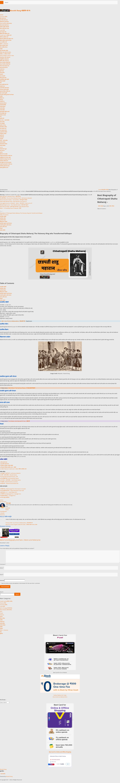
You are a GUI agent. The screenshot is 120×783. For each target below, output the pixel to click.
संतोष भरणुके (100, 206)
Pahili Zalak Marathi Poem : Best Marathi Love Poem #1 (13, 201)
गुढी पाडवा (2, 71)
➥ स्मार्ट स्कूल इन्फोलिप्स (4, 497)
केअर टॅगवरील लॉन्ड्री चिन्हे (5, 62)
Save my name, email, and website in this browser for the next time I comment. (21, 583)
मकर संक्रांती (2, 76)
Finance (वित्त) (3, 603)
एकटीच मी (2, 135)
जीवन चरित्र (106, 189)
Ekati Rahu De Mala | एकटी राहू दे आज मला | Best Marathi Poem (14, 206)
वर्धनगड (1, 99)
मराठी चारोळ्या (2, 142)
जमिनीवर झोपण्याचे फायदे (4, 166)
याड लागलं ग (2, 150)
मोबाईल (1, 628)
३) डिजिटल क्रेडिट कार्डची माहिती (6, 465)
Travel (1, 613)
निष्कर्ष (1, 228)
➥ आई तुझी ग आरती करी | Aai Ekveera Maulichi (10, 473)
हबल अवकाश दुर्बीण (3, 93)
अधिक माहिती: (2, 230)
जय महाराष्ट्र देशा (3, 130)
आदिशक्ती (2, 137)
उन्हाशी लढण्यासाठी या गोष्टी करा (6, 155)
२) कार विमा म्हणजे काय (4, 463)
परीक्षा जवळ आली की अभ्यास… (5, 52)
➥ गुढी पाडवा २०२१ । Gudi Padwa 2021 (8, 492)
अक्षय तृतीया (2, 72)
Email (1, 574)
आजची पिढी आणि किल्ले (4, 88)
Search (1, 592)
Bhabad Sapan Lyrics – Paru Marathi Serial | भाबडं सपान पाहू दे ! (14, 205)
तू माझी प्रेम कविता (3, 132)
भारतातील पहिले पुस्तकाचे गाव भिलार (7, 94)
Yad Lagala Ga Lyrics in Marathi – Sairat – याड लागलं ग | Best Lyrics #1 (16, 203)
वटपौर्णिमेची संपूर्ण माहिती (4, 79)
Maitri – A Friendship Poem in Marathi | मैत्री (10, 208)
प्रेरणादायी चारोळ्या (3, 143)
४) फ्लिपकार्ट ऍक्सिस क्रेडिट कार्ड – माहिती (8, 467)
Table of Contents (4, 214)
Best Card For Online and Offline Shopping (60, 752)
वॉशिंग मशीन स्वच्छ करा (4, 60)
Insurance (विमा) (3, 16)
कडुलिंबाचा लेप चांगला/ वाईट (5, 157)
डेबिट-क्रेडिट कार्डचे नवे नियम (5, 40)
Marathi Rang (3, 769)
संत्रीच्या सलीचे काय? (4, 160)
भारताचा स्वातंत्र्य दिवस (4, 89)
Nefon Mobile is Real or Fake (7, 55)
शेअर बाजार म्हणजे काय (4, 25)
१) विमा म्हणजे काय (3, 462)
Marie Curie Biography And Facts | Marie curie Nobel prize (20, 540)
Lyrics (1, 147)
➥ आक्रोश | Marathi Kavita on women (9, 481)
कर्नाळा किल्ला (2, 106)
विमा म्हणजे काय (3, 18)
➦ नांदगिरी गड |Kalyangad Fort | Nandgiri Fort (10, 494)
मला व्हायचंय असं (3, 128)
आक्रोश (1, 138)
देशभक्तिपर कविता (3, 126)
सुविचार (1, 633)
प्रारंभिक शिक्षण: (3, 220)
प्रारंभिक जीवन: (3, 218)
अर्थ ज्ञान (1, 15)
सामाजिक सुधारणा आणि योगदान (6, 223)
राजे (0, 116)
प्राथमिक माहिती (3, 216)
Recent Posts (3, 501)
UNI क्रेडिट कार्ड (3, 42)
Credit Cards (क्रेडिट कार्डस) (6, 601)
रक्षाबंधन (1, 74)
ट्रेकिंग (1, 96)
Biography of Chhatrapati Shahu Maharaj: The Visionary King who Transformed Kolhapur (21, 213)
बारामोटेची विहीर (3, 104)
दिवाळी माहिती (2, 81)
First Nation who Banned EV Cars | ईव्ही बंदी (19, 421)
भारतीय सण (2, 69)
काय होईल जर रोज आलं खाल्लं (5, 162)
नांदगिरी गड (2, 101)
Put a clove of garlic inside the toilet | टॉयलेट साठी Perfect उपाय (21, 524)
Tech (1, 611)
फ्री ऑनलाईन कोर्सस (4, 50)
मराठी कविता (2, 108)
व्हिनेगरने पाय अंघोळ (3, 154)
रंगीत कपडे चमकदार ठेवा (4, 65)
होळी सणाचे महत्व (3, 77)
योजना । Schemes (4, 43)
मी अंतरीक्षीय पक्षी (3, 113)
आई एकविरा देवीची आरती (4, 111)
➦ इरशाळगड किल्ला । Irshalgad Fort (7, 495)
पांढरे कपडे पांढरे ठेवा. (4, 67)
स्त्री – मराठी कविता (4, 140)
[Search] (1, 2)
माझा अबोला (2, 121)
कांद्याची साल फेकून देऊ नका (5, 159)
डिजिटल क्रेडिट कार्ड (4, 37)
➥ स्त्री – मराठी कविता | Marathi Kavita (8, 475)
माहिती (1, 49)
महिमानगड (2, 98)
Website (2, 580)
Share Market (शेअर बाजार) (6, 23)
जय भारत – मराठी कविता (4, 120)
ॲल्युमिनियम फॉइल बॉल (4, 59)
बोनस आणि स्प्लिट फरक (4, 28)
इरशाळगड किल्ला (3, 103)
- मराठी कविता (2, 773)
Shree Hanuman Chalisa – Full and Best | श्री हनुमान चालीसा (13, 199)
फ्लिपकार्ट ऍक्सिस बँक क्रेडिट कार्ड (6, 38)
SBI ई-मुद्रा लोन (3, 32)
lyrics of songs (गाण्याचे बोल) (6, 608)
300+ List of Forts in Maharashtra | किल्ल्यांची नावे (13, 321)
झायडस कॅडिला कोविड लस (5, 91)
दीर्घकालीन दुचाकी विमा (4, 21)
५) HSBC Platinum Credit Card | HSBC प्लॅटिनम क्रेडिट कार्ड (13, 469)
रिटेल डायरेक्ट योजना (4, 45)
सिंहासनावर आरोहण (3, 221)
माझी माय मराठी (3, 115)
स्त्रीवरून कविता (3, 133)
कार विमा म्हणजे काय (4, 20)
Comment (3, 564)
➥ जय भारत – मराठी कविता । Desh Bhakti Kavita (10, 480)
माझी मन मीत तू (3, 125)
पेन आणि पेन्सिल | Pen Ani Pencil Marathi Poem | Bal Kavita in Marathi (16, 198)
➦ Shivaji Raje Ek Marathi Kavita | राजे (9, 476)
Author (1, 500)
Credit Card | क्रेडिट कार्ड (5, 35)
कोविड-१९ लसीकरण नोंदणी (5, 54)
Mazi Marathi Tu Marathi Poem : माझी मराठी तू (10, 196)
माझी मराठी (2, 118)
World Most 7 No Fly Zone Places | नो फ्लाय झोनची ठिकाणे (21, 388)
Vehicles (2, 615)
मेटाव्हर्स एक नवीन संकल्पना (5, 57)
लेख (1, 82)
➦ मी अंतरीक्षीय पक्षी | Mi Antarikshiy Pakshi (9, 478)
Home (99, 189)
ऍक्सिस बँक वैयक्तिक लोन (4, 33)
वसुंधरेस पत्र (2, 86)
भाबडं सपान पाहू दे (3, 149)
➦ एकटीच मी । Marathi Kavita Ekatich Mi (9, 483)
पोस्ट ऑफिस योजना (3, 47)
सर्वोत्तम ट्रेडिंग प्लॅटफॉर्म (4, 26)
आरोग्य (1, 152)
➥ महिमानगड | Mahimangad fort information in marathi (13, 489)
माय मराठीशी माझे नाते (4, 84)
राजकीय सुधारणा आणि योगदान (5, 225)
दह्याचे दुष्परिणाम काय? (4, 167)
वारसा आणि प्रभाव (3, 226)
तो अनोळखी (2, 123)
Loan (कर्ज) (2, 30)
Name (2, 568)
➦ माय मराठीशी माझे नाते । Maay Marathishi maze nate (12, 490)
